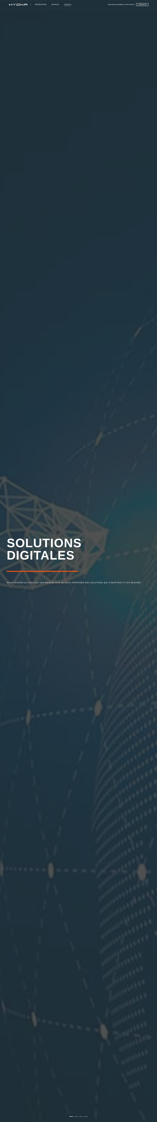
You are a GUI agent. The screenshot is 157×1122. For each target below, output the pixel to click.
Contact (67, 4)
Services (55, 4)
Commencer (142, 4)
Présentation (40, 4)
